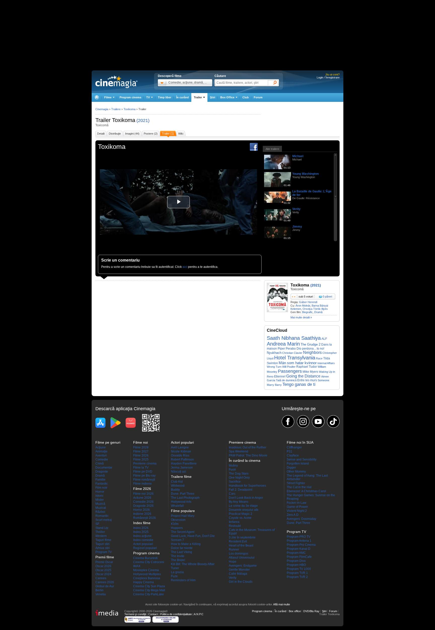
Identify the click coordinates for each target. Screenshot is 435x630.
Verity (296, 209)
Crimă (99, 463)
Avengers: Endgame (243, 565)
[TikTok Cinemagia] (333, 421)
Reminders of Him (183, 580)
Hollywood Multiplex (147, 574)
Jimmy (297, 226)
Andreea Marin (283, 344)
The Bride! (178, 560)
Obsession (178, 520)
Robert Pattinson (182, 459)
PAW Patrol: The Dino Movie (248, 455)
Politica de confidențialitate (176, 614)
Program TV (103, 552)
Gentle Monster (239, 569)
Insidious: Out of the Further (247, 447)
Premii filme (104, 557)
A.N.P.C (198, 614)
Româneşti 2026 (144, 518)
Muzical (100, 508)
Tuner (175, 568)
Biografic (307, 312)
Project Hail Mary (182, 516)
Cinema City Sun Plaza (149, 586)
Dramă (318, 312)
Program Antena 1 (299, 540)
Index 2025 (141, 532)
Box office (295, 611)
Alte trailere (272, 148)
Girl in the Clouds (240, 581)
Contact (153, 614)
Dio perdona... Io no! (310, 348)
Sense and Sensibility (301, 459)
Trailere (116, 109)
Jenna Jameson (182, 467)
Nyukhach (274, 353)
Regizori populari (145, 548)
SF (97, 524)
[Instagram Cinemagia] (303, 421)
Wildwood (178, 485)
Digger (291, 467)
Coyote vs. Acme (240, 518)
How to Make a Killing (186, 544)
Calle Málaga (238, 573)
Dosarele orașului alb (243, 510)
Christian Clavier (292, 352)
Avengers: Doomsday (301, 519)
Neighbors (312, 352)
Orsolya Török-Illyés (315, 308)
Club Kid (177, 481)
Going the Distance (303, 376)
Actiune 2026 (142, 497)
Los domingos (238, 553)
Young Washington (305, 174)
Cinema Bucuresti (145, 558)
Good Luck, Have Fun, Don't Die (193, 536)
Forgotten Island (298, 463)
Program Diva (296, 561)
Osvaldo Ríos (180, 455)
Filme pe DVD (142, 471)
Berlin (99, 590)
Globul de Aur (104, 586)
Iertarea (234, 522)
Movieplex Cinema (146, 570)
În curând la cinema (244, 460)
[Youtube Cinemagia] (318, 421)
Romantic (101, 516)
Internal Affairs (326, 363)
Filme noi (140, 442)
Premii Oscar (104, 562)
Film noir (101, 487)
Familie (100, 479)
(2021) (143, 120)
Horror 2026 (141, 510)
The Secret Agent (182, 532)
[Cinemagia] (97, 97)
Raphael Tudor (306, 366)
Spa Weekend (238, 451)
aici (185, 267)
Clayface (293, 455)
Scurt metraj (103, 520)
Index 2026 (141, 528)
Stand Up (101, 528)
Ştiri (212, 97)
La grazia (177, 572)
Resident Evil (238, 541)
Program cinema (130, 97)
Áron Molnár (303, 305)
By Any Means (238, 501)
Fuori (232, 469)
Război (100, 512)
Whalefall (177, 506)
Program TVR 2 (297, 577)
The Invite (177, 556)
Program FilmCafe (299, 557)
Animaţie (101, 451)
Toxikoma (123, 120)
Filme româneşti (144, 479)
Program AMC (296, 553)
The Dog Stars (238, 473)
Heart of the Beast (241, 545)
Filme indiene (142, 483)
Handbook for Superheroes (247, 485)
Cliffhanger (294, 447)
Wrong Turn (274, 366)
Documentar (103, 467)
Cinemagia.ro (116, 81)
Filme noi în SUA (300, 442)
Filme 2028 (141, 447)
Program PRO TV (298, 536)
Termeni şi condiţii (135, 614)
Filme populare (183, 511)
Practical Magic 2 (240, 514)
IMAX (136, 566)
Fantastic (101, 483)
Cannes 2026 (104, 582)
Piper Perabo (287, 348)
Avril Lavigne (180, 447)
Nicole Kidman (181, 451)
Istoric (99, 495)
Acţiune (100, 447)
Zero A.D (293, 515)
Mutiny (233, 465)
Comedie (101, 459)
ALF (324, 339)
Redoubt (235, 526)
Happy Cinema (143, 582)
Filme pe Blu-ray (144, 475)
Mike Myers (310, 371)
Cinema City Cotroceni (148, 562)
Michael (297, 156)
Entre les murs (307, 380)
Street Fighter (296, 483)
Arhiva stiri (102, 548)
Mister (99, 499)
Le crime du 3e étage (243, 506)
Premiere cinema (145, 463)
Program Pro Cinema (301, 545)
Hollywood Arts (181, 501)
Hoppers (177, 528)
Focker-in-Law (296, 503)
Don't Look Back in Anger (246, 497)
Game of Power (297, 507)
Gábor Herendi (308, 302)
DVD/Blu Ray (311, 611)
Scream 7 (177, 540)
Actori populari (143, 544)
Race (319, 358)
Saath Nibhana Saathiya (294, 338)
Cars (232, 493)
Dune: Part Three (182, 493)
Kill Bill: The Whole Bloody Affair (192, 564)
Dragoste (101, 471)
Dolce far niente (182, 548)
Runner (234, 549)
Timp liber (164, 97)
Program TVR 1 (297, 573)
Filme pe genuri (107, 442)
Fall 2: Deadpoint (240, 489)
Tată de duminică (286, 380)
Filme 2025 (141, 459)
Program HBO (296, 565)
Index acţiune (142, 536)
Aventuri (101, 455)
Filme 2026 (141, 455)
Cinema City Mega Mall (149, 590)
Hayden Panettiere (184, 463)
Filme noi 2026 (143, 493)
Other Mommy (296, 471)
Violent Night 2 (297, 511)
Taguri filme (103, 540)
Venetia (100, 594)
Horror (99, 491)
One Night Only (239, 477)
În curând (182, 97)
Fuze (174, 576)
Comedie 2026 (143, 501)
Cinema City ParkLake (148, 594)
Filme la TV (141, 467)
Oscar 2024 (103, 574)
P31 (289, 451)
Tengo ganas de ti (298, 384)
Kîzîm (174, 524)
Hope (232, 561)
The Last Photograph (185, 497)
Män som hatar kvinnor (298, 363)
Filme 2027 (141, 451)
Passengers (290, 371)
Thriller (100, 532)
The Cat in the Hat (299, 487)
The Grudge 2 (310, 344)
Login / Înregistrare (328, 77)
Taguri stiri (102, 544)
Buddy (175, 489)
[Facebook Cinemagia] (288, 421)
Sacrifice (235, 481)
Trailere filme (181, 477)
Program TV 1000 (299, 569)
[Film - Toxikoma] (277, 311)
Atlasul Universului (242, 557)
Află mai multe (281, 604)
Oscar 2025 (103, 570)
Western (101, 536)
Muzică (100, 504)
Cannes (100, 578)
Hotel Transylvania (294, 357)
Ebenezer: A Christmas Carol (306, 491)
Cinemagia (101, 109)
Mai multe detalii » (301, 317)
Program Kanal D (298, 549)
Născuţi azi (178, 471)
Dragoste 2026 (143, 506)
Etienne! (279, 376)
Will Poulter (289, 366)
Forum (258, 97)
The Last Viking (181, 552)
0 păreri (327, 296)
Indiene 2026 (142, 514)
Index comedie (143, 540)
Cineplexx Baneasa (146, 578)
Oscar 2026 (103, 566)
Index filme (142, 523)
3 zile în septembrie (242, 537)
